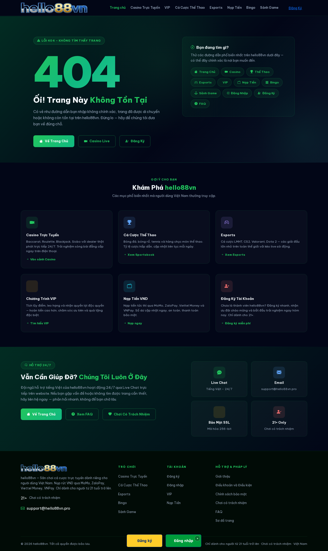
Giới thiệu (223, 476)
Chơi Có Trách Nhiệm (132, 414)
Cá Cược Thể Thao (190, 8)
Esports (216, 8)
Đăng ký (173, 476)
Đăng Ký (295, 8)
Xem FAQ (85, 414)
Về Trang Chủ (56, 141)
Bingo (250, 8)
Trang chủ (118, 8)
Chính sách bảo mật (231, 494)
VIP (167, 8)
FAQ (202, 104)
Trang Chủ (207, 72)
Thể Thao (262, 72)
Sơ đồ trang (225, 520)
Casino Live (99, 141)
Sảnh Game (269, 8)
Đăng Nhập (239, 93)
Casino (234, 72)
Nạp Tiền (234, 8)
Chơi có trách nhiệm (231, 503)
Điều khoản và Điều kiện (234, 485)
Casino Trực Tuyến (145, 8)
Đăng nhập (175, 485)
